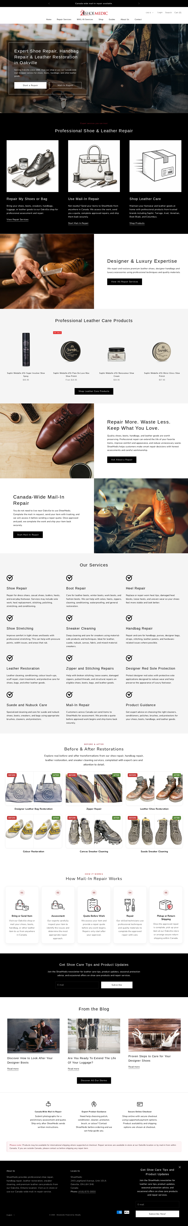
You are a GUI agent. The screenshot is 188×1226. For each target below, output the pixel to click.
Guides (112, 19)
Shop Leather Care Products (94, 391)
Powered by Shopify (73, 1215)
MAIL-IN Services (85, 19)
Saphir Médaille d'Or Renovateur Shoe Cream (116, 374)
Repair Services (64, 19)
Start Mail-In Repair (28, 534)
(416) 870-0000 (87, 1191)
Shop (101, 19)
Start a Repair (30, 85)
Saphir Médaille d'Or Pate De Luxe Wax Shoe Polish (71, 374)
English (9, 1215)
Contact (138, 19)
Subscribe (117, 985)
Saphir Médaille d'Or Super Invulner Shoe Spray (26, 374)
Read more (13, 1068)
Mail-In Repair (65, 85)
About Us (125, 19)
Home (48, 19)
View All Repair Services (124, 281)
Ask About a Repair (121, 459)
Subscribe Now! (157, 1214)
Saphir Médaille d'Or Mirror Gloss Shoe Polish (162, 374)
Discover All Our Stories (94, 1080)
